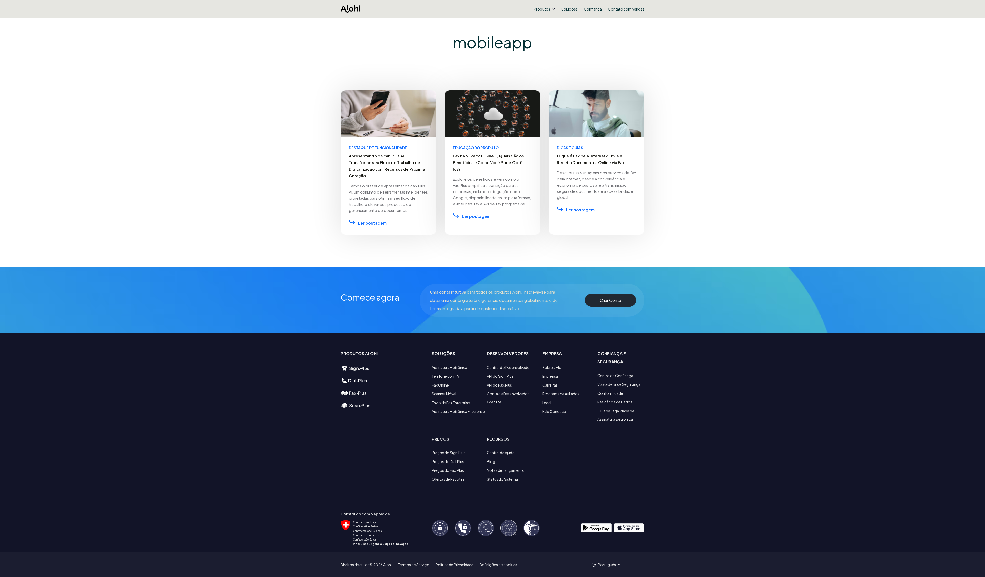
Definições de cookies (498, 564)
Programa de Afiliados (560, 393)
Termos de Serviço (413, 564)
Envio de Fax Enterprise (451, 402)
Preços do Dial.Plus (448, 461)
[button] (544, 9)
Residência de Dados (614, 402)
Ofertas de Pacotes (448, 479)
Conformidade (610, 393)
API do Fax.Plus (499, 385)
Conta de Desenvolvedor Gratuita (508, 397)
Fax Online (440, 385)
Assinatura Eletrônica (449, 367)
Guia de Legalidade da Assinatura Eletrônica (615, 415)
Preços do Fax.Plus (448, 470)
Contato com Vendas (626, 9)
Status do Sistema (502, 479)
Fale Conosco (554, 411)
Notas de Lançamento (506, 470)
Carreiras (550, 385)
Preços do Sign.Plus (448, 452)
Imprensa (550, 376)
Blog (491, 461)
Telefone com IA (445, 376)
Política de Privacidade (455, 564)
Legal (546, 402)
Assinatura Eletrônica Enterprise (458, 411)
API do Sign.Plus (500, 376)
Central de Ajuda (500, 452)
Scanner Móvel (444, 393)
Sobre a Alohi (553, 367)
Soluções (569, 9)
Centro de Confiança (615, 375)
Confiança (593, 9)
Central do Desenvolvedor (509, 367)
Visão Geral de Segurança (619, 384)
